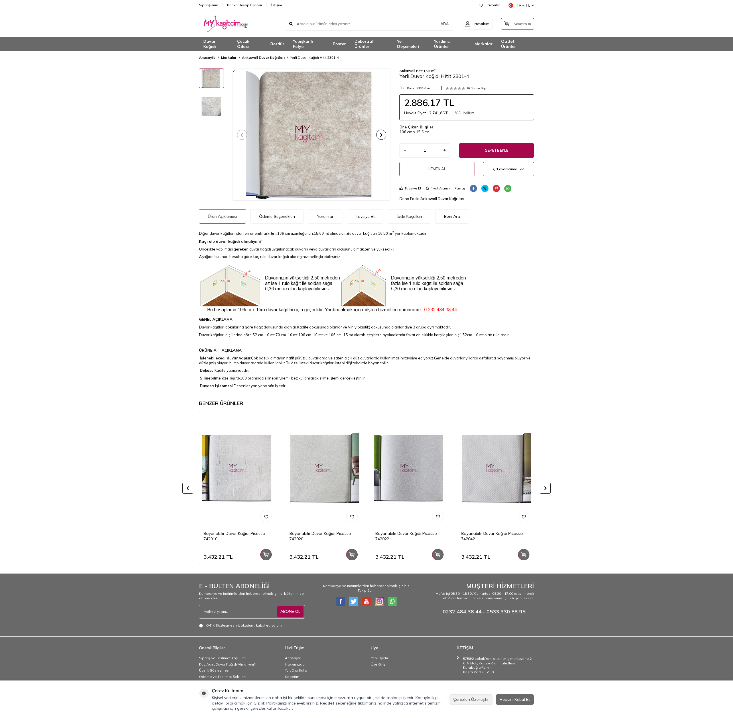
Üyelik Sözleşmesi (214, 670)
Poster (339, 43)
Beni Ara (452, 216)
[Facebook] (340, 601)
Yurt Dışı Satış (296, 670)
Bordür (277, 43)
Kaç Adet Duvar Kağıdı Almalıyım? (227, 664)
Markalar (483, 43)
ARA (444, 23)
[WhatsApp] (392, 601)
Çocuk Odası (243, 44)
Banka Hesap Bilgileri (244, 5)
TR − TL (523, 5)
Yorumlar (325, 216)
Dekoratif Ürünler (364, 44)
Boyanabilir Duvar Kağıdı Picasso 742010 (234, 536)
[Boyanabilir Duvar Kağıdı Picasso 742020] (323, 469)
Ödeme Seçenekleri (277, 216)
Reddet (327, 703)
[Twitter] (353, 601)
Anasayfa (207, 57)
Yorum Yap (478, 88)
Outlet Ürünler (508, 44)
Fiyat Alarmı (440, 188)
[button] (242, 135)
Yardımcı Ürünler (442, 44)
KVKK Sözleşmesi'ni (222, 625)
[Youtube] (366, 601)
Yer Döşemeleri (408, 44)
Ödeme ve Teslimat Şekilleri (222, 676)
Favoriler (493, 5)
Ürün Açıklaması (222, 216)
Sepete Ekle (496, 150)
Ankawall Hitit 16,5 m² (417, 71)
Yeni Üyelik (380, 658)
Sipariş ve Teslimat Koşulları (222, 658)
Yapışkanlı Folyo (303, 44)
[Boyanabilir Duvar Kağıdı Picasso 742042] (495, 469)
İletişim (276, 5)
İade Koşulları (409, 216)
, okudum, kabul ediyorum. (244, 625)
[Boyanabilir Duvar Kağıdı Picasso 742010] (237, 469)
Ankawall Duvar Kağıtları (263, 57)
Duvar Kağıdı (209, 44)
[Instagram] (379, 601)
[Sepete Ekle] (266, 554)
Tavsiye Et (413, 188)
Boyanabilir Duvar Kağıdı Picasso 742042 (492, 536)
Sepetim (292, 676)
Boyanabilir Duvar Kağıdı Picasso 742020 (320, 536)
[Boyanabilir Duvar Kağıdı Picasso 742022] (409, 469)
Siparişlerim (208, 5)
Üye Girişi (378, 664)
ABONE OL (290, 611)
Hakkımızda (295, 664)
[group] (312, 134)
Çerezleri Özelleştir (471, 699)
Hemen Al (437, 169)
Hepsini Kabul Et (515, 699)
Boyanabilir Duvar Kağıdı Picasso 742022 (406, 536)
